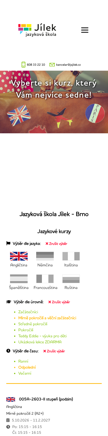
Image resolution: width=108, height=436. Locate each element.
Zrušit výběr (58, 243)
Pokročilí (25, 329)
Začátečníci (28, 311)
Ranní (23, 361)
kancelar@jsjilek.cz (68, 64)
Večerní (24, 373)
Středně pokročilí (32, 323)
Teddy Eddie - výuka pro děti (42, 335)
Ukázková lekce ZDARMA (40, 341)
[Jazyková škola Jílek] (37, 30)
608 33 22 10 (36, 64)
